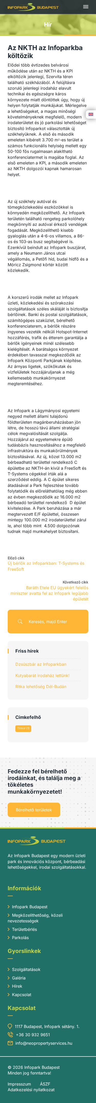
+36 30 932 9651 (33, 1034)
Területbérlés (24, 929)
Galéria (19, 977)
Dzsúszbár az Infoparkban (40, 664)
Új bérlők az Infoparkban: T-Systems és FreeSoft (46, 566)
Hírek (17, 986)
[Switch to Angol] (91, 113)
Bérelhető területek (34, 809)
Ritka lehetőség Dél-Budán (40, 686)
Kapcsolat (21, 994)
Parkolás (20, 937)
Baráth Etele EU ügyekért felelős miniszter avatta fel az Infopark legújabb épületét (49, 593)
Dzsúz (23, 728)
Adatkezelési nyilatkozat (31, 1089)
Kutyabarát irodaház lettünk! (42, 675)
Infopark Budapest (29, 906)
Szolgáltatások (26, 969)
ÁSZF (45, 1084)
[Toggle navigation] (85, 7)
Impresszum (19, 1084)
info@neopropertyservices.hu (43, 1043)
